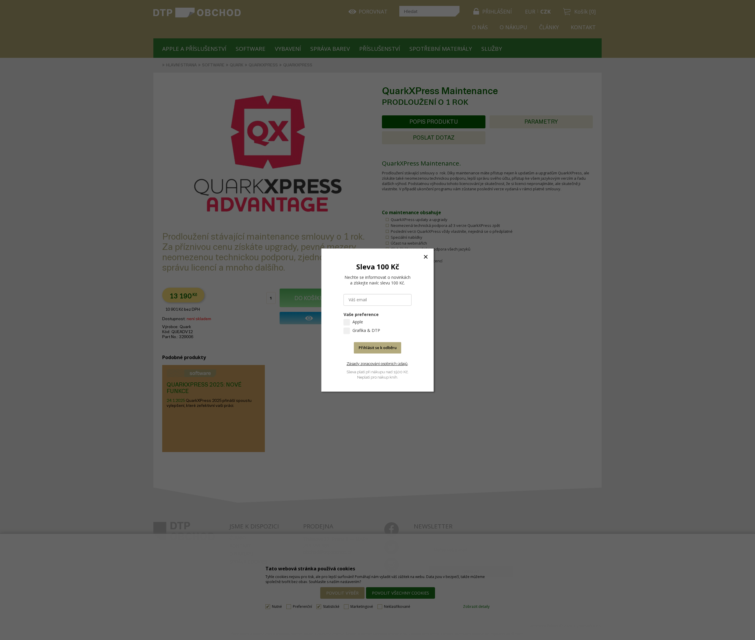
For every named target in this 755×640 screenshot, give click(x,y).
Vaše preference (361, 314)
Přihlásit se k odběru (378, 347)
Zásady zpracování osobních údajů (377, 363)
